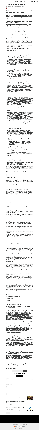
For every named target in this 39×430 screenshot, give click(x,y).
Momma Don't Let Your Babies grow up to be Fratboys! (13, 397)
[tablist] (9, 384)
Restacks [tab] (11, 384)
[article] (19, 397)
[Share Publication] (29, 1)
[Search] (28, 1)
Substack (16, 428)
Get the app (23, 426)
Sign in (37, 1)
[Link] (4, 12)
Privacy (19, 424)
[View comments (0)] (8, 10)
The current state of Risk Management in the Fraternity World (15, 402)
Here (26, 164)
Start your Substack (17, 426)
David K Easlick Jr (9, 404)
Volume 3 (7, 408)
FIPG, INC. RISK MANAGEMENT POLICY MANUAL (15, 30)
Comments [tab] (7, 384)
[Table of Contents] (0, 215)
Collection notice (25, 424)
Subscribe (32, 1)
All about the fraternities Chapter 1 (12, 396)
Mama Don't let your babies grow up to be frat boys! (15, 407)
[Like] (6, 10)
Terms (21, 424)
